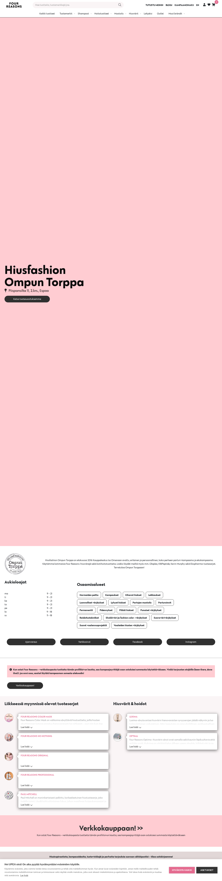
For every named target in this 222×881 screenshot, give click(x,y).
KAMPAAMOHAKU (184, 5)
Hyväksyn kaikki (182, 870)
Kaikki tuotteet (47, 13)
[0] (213, 4)
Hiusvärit (133, 13)
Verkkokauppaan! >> (111, 828)
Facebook (138, 641)
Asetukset (206, 870)
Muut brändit (175, 13)
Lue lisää (24, 875)
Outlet (160, 13)
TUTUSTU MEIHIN (154, 5)
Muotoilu (119, 13)
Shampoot (83, 13)
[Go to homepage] (14, 5)
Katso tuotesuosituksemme (27, 299)
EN (197, 5)
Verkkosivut (84, 641)
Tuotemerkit (66, 13)
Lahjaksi (148, 13)
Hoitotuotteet (101, 13)
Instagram (190, 641)
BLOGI (169, 5)
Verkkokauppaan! (25, 685)
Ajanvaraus (31, 641)
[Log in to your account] (204, 4)
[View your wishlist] (209, 5)
